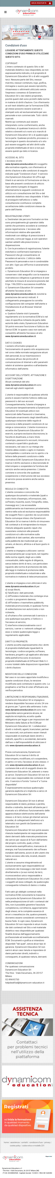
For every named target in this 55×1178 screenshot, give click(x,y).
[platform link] (27, 12)
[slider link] (27, 1033)
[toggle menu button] (5, 12)
